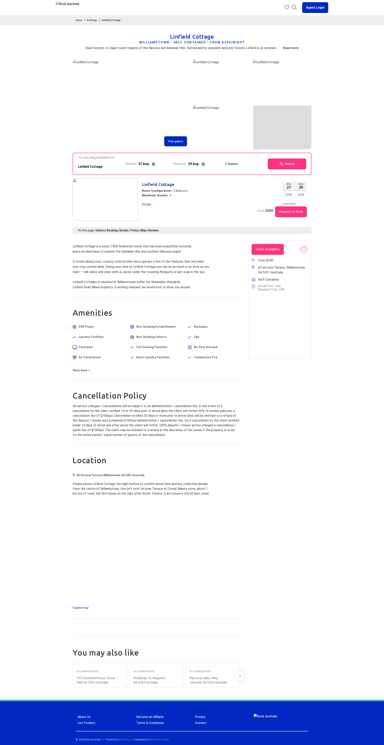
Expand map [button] (81, 607)
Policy (135, 230)
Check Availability (267, 249)
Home (79, 20)
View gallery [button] (175, 141)
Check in (131, 163)
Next (240, 676)
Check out (179, 163)
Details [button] (146, 204)
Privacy (200, 717)
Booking (112, 230)
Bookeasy (124, 739)
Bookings (92, 20)
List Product (86, 723)
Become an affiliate (150, 717)
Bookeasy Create (159, 739)
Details (124, 230)
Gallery (100, 230)
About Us (84, 717)
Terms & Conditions (150, 723)
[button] (313, 7)
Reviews (153, 230)
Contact (201, 723)
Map (143, 230)
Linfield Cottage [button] (158, 184)
